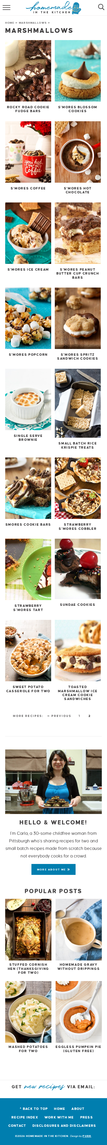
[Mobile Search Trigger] (99, 8)
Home (10, 22)
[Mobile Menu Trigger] (7, 8)
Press (86, 1117)
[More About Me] (53, 781)
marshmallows (33, 22)
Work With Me (59, 1117)
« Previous (59, 715)
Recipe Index (24, 1117)
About (77, 1109)
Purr (87, 1136)
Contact (17, 1126)
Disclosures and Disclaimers (64, 1126)
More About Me (52, 869)
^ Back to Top (34, 1109)
